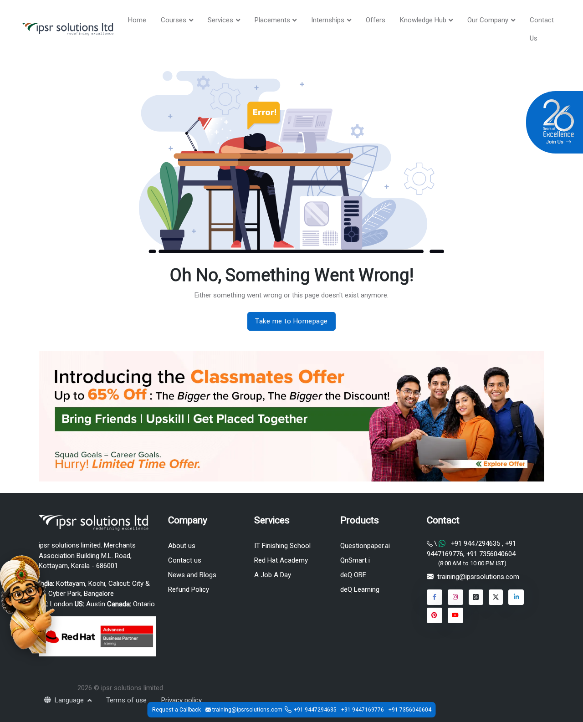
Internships (327, 20)
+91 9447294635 (475, 543)
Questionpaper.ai (365, 546)
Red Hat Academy (281, 560)
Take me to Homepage (291, 321)
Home (137, 20)
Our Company (487, 20)
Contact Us (542, 29)
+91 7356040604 (490, 554)
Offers (375, 20)
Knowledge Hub (423, 20)
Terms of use (126, 700)
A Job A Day (272, 575)
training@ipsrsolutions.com (478, 577)
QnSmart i (355, 560)
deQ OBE (353, 575)
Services (220, 20)
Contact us (184, 560)
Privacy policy (181, 700)
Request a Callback (176, 710)
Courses (173, 20)
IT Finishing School (282, 546)
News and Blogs (192, 575)
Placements (272, 20)
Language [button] (70, 700)
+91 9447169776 (362, 710)
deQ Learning (359, 589)
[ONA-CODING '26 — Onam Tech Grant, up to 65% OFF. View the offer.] (27, 603)
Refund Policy (188, 589)
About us (181, 546)
